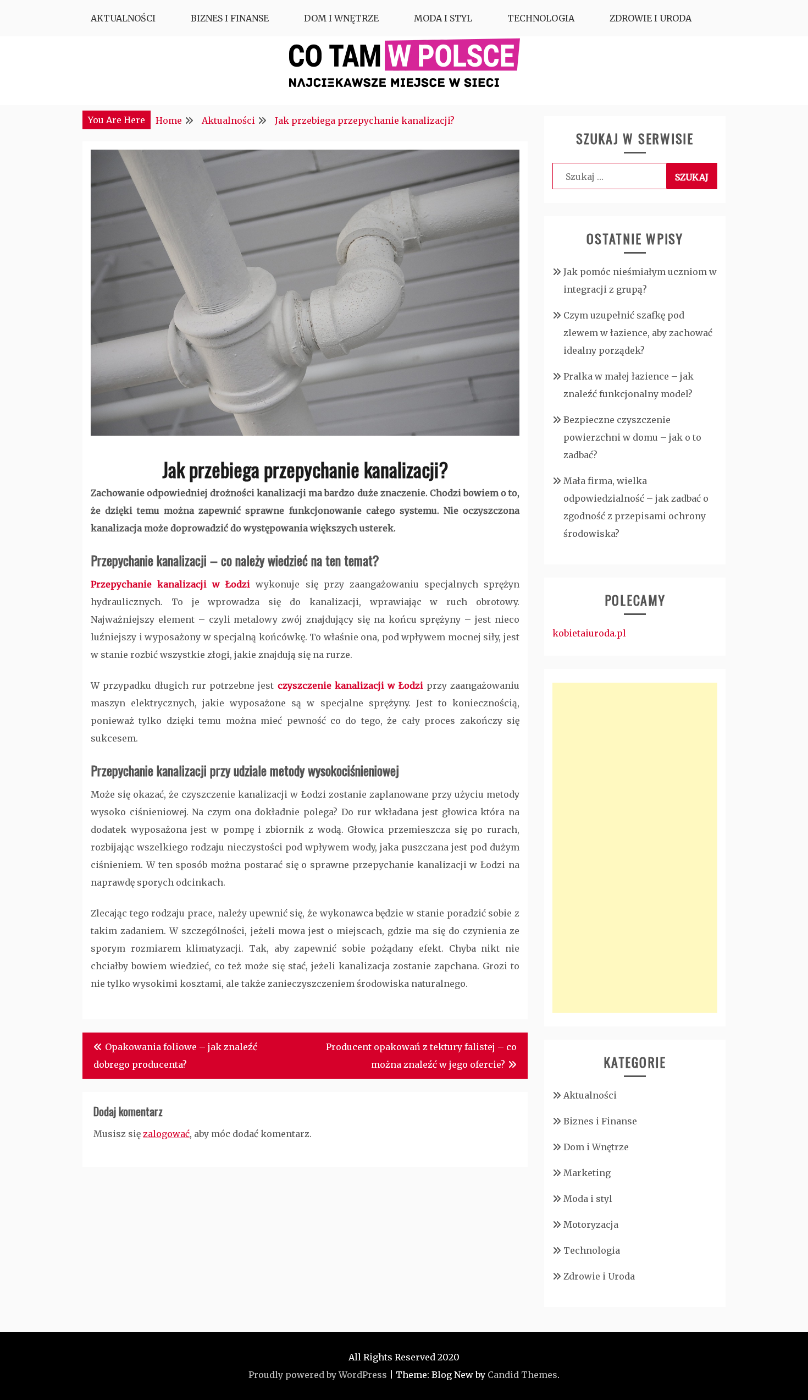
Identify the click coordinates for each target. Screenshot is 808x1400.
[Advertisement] (634, 848)
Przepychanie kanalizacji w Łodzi (170, 584)
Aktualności (123, 18)
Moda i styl (443, 18)
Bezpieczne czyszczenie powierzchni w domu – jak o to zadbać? (632, 437)
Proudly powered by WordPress (317, 1374)
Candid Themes (522, 1374)
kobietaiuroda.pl (589, 633)
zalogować (166, 1133)
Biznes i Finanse (230, 18)
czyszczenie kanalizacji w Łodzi (350, 685)
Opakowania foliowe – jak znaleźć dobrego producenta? (175, 1055)
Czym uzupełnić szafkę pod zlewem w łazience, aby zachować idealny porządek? (637, 333)
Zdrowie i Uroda (650, 18)
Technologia (540, 18)
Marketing (587, 1172)
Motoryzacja (590, 1224)
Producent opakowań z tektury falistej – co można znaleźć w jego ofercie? (421, 1055)
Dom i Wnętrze (341, 18)
